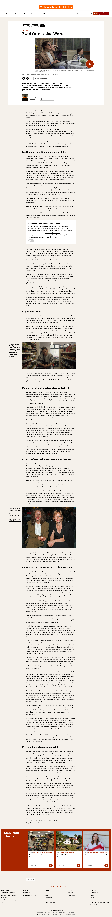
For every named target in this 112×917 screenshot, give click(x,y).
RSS (46, 900)
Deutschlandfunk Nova (61, 3)
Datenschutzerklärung (52, 233)
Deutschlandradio (95, 892)
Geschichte (35, 25)
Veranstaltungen (50, 902)
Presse (92, 895)
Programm (18, 13)
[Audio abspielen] (90, 64)
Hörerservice (71, 892)
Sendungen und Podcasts (8, 895)
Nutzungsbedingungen (59, 912)
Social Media (71, 895)
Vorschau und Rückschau (8, 892)
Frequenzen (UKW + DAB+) (30, 895)
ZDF (49, 914)
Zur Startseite (30, 879)
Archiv (51, 13)
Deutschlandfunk (49, 3)
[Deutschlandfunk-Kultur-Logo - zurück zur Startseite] (56, 7)
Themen (8, 13)
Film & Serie (26, 25)
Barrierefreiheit (94, 905)
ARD (43, 914)
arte (61, 914)
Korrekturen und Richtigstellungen (100, 902)
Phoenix (55, 914)
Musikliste (44, 13)
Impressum (72, 912)
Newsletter (48, 897)
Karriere (92, 897)
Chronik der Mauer (70, 914)
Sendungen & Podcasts (31, 13)
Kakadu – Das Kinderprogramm (10, 900)
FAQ (46, 892)
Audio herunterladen (41, 78)
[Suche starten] (90, 13)
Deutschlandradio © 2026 (56, 910)
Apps (46, 895)
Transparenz (93, 900)
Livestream (26, 892)
